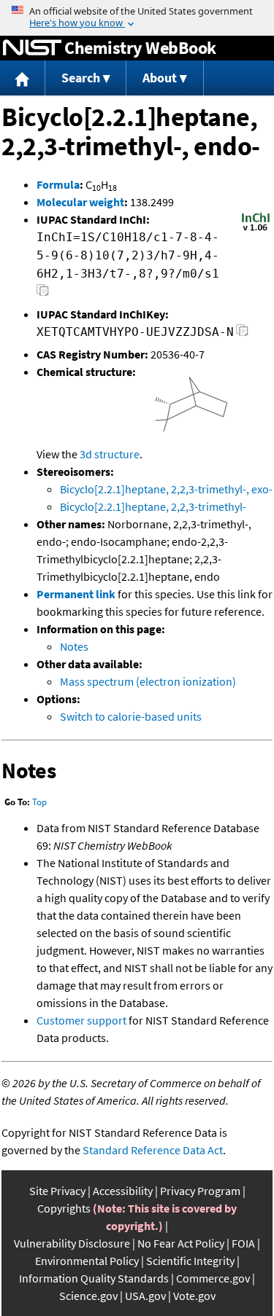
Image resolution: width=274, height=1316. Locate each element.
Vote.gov (194, 1295)
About (159, 77)
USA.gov (145, 1295)
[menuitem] (22, 78)
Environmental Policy (87, 1260)
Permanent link (76, 594)
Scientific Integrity (190, 1260)
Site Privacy (57, 1190)
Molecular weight (80, 202)
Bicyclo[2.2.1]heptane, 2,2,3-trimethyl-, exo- (166, 489)
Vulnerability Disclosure (72, 1243)
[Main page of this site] (22, 78)
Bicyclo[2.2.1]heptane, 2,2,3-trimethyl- (153, 506)
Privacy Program (200, 1190)
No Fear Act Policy (180, 1243)
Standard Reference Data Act (153, 1150)
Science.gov (88, 1295)
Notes (74, 646)
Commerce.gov (213, 1278)
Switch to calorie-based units (131, 716)
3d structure (110, 454)
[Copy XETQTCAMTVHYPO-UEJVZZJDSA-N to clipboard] (242, 334)
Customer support (81, 1020)
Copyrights (64, 1208)
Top (39, 802)
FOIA (243, 1243)
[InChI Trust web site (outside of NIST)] (256, 229)
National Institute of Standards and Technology (32, 48)
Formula (58, 184)
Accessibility (123, 1190)
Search (80, 77)
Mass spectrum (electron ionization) (148, 681)
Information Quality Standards (94, 1278)
